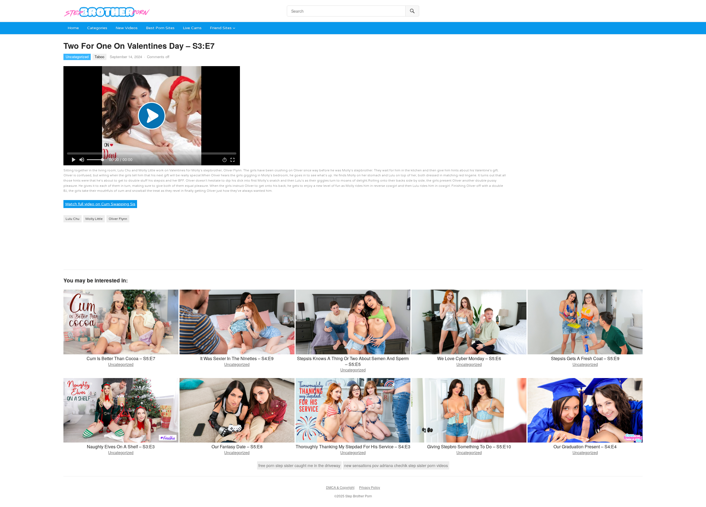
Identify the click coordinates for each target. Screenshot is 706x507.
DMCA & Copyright (340, 487)
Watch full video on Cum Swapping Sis (100, 204)
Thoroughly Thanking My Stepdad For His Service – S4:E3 (353, 446)
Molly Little (94, 219)
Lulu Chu (72, 219)
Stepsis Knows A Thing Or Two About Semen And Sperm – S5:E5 (353, 361)
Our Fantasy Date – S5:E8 (237, 446)
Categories (97, 28)
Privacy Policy (369, 487)
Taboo (99, 56)
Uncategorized (77, 56)
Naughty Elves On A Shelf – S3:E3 (121, 446)
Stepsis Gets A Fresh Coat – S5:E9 (585, 358)
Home (73, 28)
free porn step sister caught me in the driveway (299, 465)
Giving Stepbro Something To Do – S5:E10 (469, 446)
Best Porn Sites (160, 28)
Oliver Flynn (118, 219)
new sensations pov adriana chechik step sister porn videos (396, 465)
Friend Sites (221, 28)
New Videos (127, 28)
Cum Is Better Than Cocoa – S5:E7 (121, 358)
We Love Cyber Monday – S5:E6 (469, 358)
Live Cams (192, 28)
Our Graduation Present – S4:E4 (585, 446)
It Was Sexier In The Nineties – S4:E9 (237, 358)
